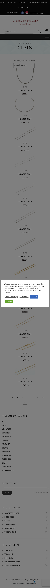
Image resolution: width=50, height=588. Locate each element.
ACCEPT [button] (9, 301)
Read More (24, 297)
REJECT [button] (34, 297)
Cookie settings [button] (11, 297)
